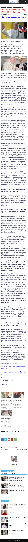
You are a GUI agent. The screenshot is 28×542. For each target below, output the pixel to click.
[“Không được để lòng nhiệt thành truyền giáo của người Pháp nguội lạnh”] (4, 506)
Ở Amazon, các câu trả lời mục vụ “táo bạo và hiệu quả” (21, 449)
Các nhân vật (15, 7)
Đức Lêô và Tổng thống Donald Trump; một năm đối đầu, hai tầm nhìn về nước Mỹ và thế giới (17, 479)
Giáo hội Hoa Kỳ (9, 7)
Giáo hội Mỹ (14, 431)
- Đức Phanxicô (7, 5)
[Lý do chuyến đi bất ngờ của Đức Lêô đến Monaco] (4, 491)
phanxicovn (5, 14)
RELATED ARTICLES (8, 471)
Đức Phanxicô (8, 431)
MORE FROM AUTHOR (8, 473)
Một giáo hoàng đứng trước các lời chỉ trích (7, 448)
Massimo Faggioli (20, 7)
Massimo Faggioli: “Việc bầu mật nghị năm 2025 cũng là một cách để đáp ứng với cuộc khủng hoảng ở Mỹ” (6, 403)
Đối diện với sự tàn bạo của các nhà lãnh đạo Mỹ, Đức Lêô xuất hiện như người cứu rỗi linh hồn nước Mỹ (17, 485)
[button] (26, 2)
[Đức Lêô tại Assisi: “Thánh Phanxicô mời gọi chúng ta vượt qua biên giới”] (4, 532)
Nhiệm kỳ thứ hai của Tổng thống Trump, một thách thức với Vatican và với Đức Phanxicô (18, 402)
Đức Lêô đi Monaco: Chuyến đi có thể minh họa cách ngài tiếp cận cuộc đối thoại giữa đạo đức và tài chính (6, 421)
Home (2, 5)
